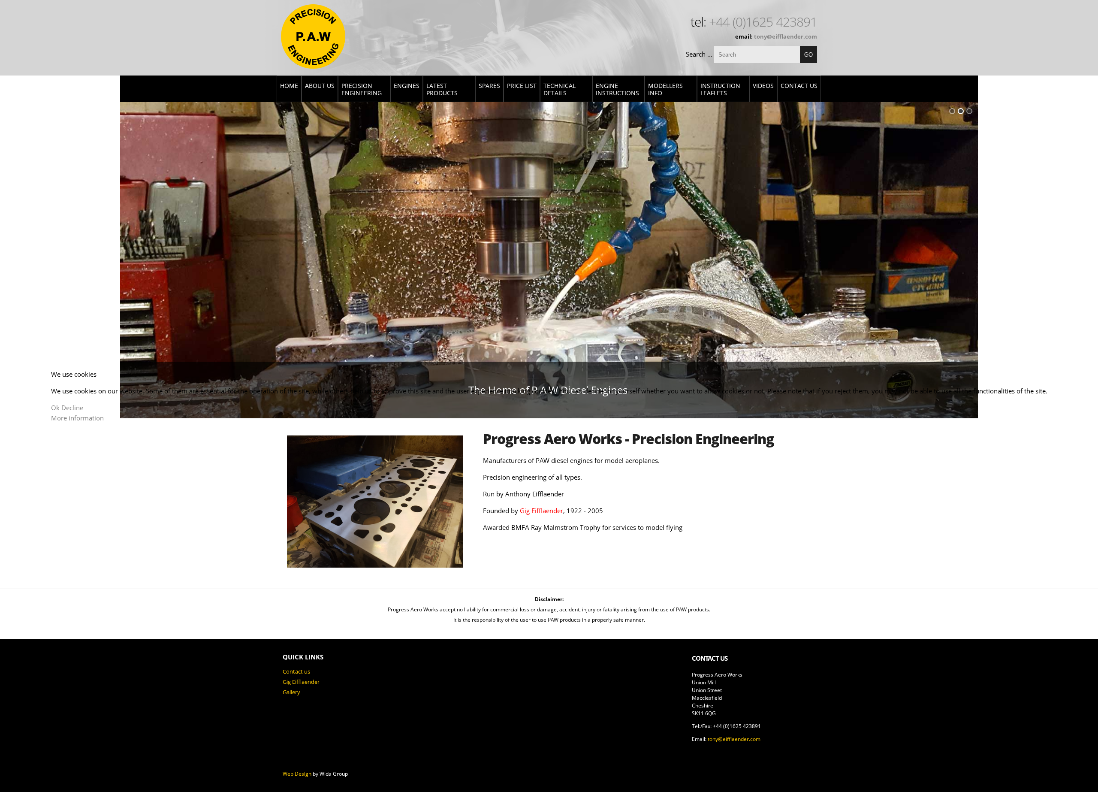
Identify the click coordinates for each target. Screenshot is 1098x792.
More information (77, 418)
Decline (72, 407)
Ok (55, 407)
